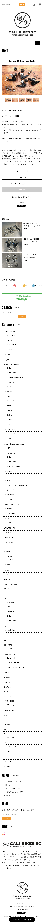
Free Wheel (11, 429)
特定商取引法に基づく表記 (13, 792)
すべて (7, 285)
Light (8, 448)
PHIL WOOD (8, 542)
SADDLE (7, 724)
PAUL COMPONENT (11, 453)
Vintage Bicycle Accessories (14, 444)
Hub (8, 424)
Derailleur (10, 387)
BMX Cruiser (11, 345)
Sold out (22, 189)
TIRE (6, 715)
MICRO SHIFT (9, 696)
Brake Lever (11, 373)
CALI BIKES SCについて (12, 782)
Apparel (7, 766)
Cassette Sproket (13, 434)
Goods (9, 499)
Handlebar (10, 382)
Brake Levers (11, 462)
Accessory (10, 494)
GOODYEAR (8, 537)
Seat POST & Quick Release (17, 485)
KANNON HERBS (10, 701)
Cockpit (9, 471)
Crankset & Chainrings (15, 377)
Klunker (9, 340)
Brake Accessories (13, 466)
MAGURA (7, 551)
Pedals (9, 410)
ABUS (6, 692)
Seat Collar (11, 513)
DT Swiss (7, 575)
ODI (5, 598)
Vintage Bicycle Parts (11, 364)
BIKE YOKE (8, 556)
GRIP (6, 729)
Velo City (7, 640)
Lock (8, 751)
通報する (22, 202)
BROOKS (7, 533)
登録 (6, 818)
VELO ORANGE (9, 603)
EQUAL (9, 649)
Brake (9, 368)
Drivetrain (10, 476)
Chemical (7, 762)
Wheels (9, 406)
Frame (9, 420)
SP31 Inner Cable (13, 663)
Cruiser (9, 349)
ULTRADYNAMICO (11, 584)
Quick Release (12, 490)
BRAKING (7, 677)
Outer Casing (11, 658)
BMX (8, 354)
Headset (10, 438)
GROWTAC (8, 645)
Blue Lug (7, 682)
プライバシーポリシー (12, 789)
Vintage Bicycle (9, 332)
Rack (8, 607)
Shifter (9, 391)
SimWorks (7, 687)
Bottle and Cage (12, 747)
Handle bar (11, 560)
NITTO (6, 626)
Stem (9, 396)
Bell (8, 756)
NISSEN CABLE (9, 654)
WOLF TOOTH (9, 528)
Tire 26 (9, 719)
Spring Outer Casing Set (15, 667)
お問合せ (7, 785)
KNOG (6, 673)
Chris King (7, 519)
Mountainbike (11, 335)
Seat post (10, 401)
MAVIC (6, 570)
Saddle (9, 415)
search (21, 4)
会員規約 (7, 795)
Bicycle (6, 360)
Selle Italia (7, 579)
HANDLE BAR (9, 710)
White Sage (11, 705)
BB (8, 546)
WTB (6, 593)
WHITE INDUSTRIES (11, 505)
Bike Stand (11, 737)
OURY (6, 589)
